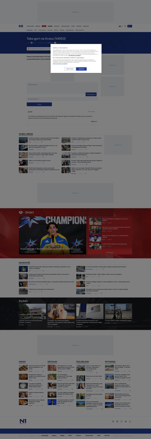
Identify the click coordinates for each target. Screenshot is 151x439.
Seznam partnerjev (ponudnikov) (60, 63)
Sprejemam (81, 68)
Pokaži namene (69, 68)
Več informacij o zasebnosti (75, 55)
